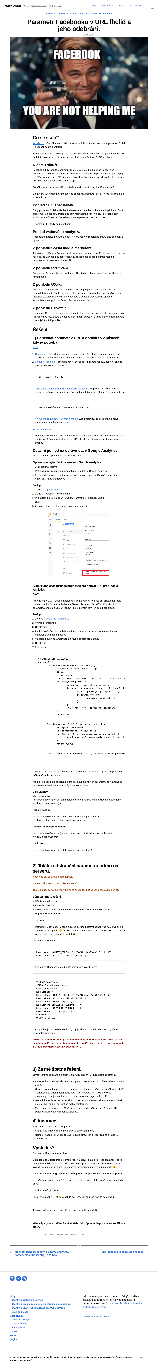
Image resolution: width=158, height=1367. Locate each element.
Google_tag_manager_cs (74, 1235)
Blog (94, 5)
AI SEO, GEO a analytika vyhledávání (64, 14)
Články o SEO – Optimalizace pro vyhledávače (38, 1308)
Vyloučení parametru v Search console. (57, 418)
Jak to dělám (19, 1323)
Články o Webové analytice (27, 1300)
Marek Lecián (13, 5)
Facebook (38, 143)
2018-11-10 (88, 35)
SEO (35, 347)
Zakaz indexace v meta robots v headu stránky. (61, 388)
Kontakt (128, 5)
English (138, 5)
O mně (120, 5)
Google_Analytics (56, 1235)
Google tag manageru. (56, 618)
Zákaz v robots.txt (45, 361)
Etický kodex (19, 1327)
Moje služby (106, 5)
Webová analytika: (43, 429)
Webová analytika (22, 1319)
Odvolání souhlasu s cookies (96, 1316)
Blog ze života (20, 1312)
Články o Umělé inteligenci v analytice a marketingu (41, 1304)
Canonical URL (43, 354)
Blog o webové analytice (99, 14)
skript (57, 771)
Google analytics (51, 489)
